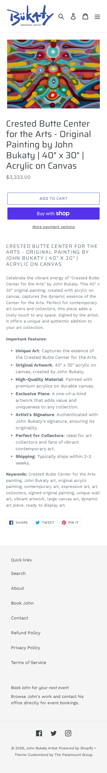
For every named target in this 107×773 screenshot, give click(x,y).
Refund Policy (25, 632)
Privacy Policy (25, 647)
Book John (22, 603)
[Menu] (97, 16)
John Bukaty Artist (41, 748)
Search (18, 573)
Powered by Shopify (76, 748)
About (17, 588)
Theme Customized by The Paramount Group (53, 755)
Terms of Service (28, 662)
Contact (19, 618)
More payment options (53, 227)
